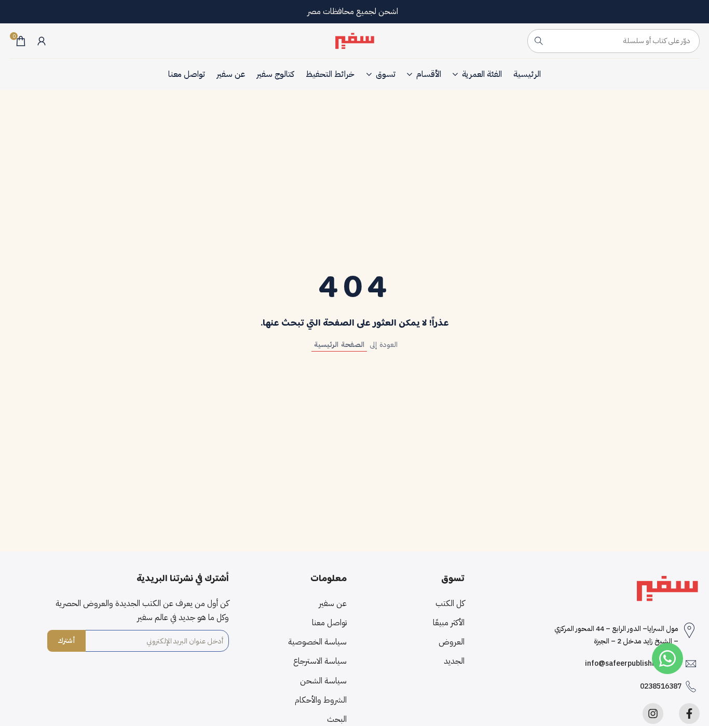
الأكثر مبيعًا (449, 622)
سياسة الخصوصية (317, 642)
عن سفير (333, 603)
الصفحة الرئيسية (339, 344)
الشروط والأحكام (321, 700)
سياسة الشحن (323, 681)
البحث (337, 719)
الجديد (454, 661)
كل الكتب (450, 603)
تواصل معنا (329, 622)
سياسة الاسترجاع (320, 661)
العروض (452, 642)
